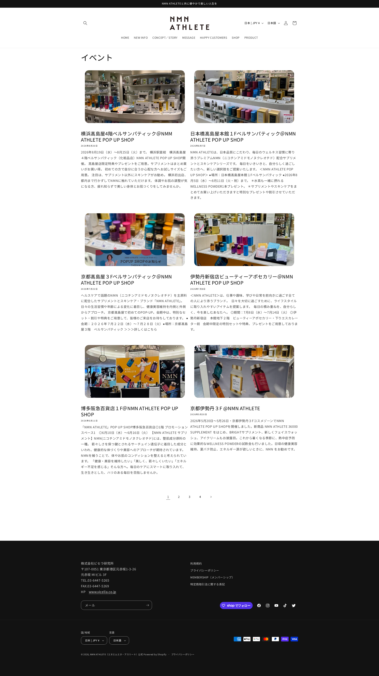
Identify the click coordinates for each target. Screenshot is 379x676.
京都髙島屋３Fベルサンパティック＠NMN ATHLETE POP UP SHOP (126, 279)
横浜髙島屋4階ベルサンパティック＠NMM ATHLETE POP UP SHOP (126, 136)
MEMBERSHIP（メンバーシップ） (212, 577)
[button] (85, 23)
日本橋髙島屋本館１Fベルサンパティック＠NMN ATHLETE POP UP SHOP (243, 136)
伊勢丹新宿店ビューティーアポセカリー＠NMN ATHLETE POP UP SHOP (241, 279)
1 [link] (168, 496)
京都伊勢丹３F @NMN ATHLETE (225, 408)
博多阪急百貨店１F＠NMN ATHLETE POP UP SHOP (129, 411)
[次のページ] (210, 497)
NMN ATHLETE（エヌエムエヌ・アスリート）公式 (116, 654)
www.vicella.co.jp (102, 591)
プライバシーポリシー (204, 570)
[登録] (147, 605)
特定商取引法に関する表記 (207, 584)
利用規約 (196, 563)
